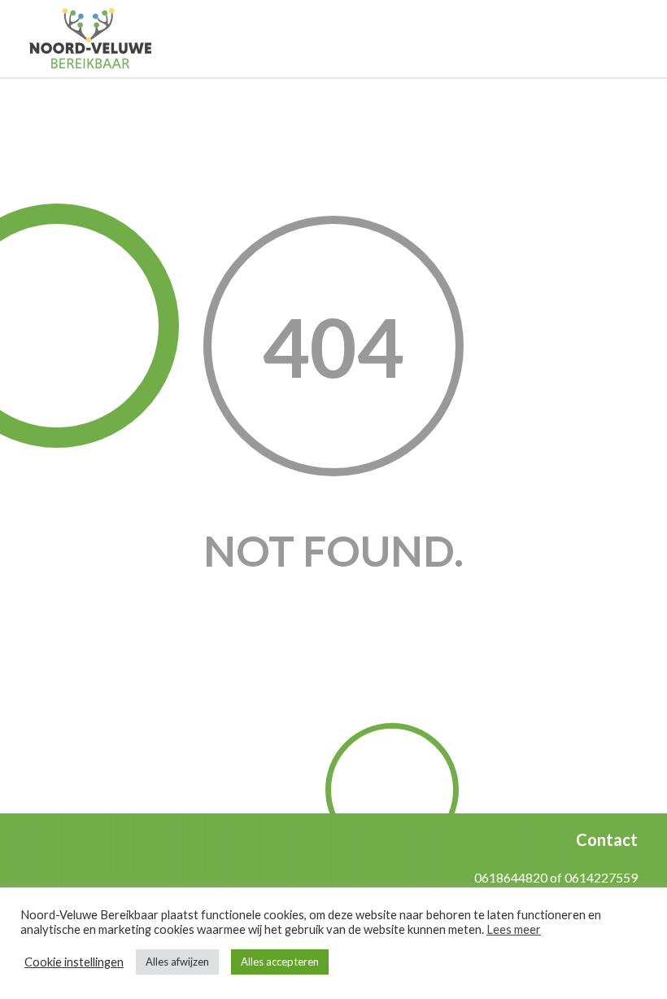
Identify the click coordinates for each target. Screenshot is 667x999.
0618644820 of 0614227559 (556, 877)
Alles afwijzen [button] (177, 961)
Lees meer (513, 929)
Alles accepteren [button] (280, 961)
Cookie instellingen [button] (74, 962)
